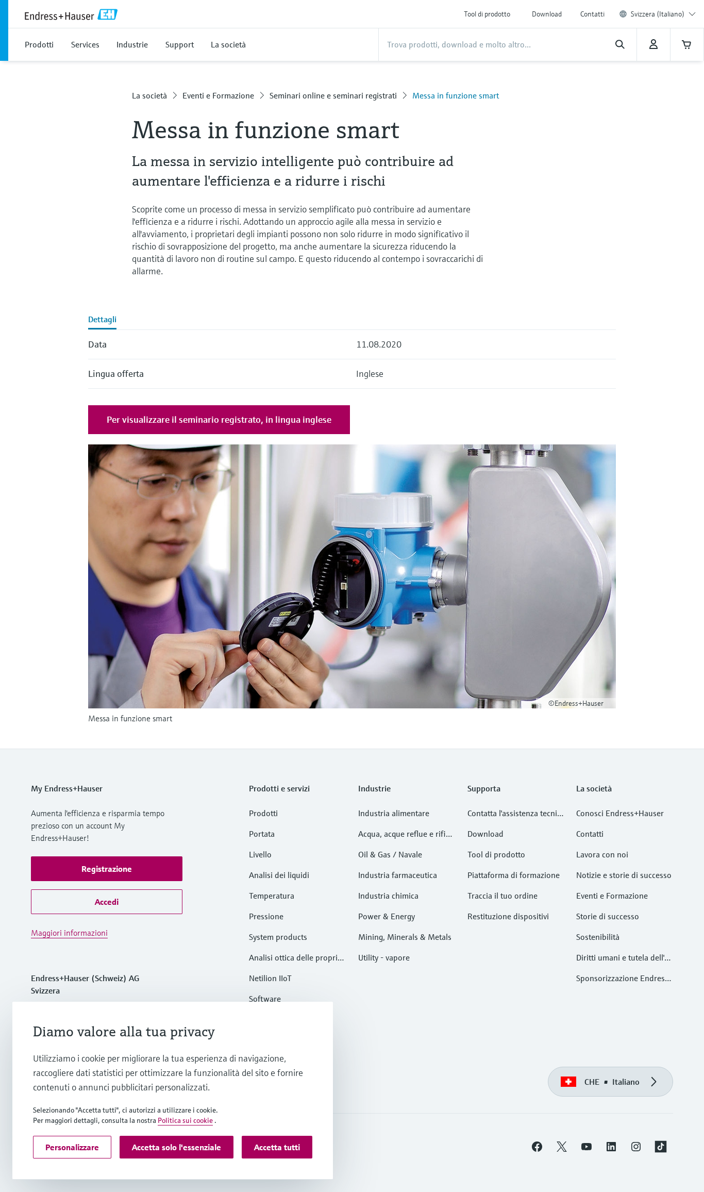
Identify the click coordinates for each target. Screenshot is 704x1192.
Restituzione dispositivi (508, 916)
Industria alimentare (393, 813)
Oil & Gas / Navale (390, 854)
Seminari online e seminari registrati (333, 95)
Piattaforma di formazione (513, 875)
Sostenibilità (597, 937)
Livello (260, 854)
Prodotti (263, 813)
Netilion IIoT (270, 978)
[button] (106, 868)
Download (547, 14)
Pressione (266, 916)
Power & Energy (386, 916)
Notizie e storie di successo (624, 875)
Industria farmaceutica (397, 875)
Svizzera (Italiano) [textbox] (657, 14)
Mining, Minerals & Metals (404, 937)
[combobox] (663, 14)
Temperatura (271, 895)
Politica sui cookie (185, 1120)
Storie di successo (607, 916)
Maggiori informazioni (69, 933)
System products (278, 937)
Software (265, 999)
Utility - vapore (384, 957)
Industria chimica (388, 895)
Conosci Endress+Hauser (620, 813)
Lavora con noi (602, 854)
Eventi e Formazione (218, 95)
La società (149, 95)
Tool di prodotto (487, 14)
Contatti (592, 14)
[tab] (102, 320)
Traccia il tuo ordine (502, 895)
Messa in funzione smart (455, 95)
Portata (262, 834)
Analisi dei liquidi (279, 875)
